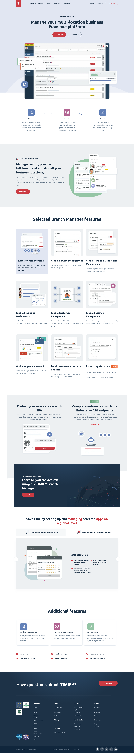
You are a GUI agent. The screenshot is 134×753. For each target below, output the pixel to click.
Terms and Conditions (64, 749)
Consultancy (37, 736)
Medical (36, 731)
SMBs (35, 707)
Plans (55, 724)
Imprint (55, 749)
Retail (35, 712)
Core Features (58, 707)
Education (36, 723)
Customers (97, 712)
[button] (16, 559)
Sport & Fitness (38, 733)
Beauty (35, 728)
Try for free (111, 3)
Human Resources (38, 720)
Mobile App (77, 729)
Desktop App (77, 724)
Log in (75, 710)
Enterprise (57, 3)
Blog (95, 715)
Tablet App (77, 726)
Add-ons (56, 710)
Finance (36, 715)
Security (56, 715)
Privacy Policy (75, 749)
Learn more (75, 34)
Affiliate (96, 726)
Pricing (48, 3)
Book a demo (77, 715)
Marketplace (57, 712)
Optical (35, 739)
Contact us (59, 34)
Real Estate (37, 718)
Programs (97, 724)
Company (97, 707)
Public (35, 725)
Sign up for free (78, 707)
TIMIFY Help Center (59, 732)
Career (96, 710)
